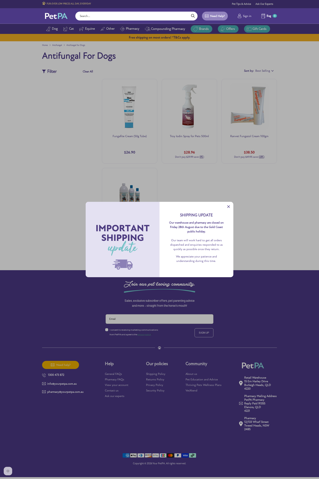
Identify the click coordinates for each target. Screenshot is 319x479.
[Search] (193, 16)
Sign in (247, 16)
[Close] (228, 207)
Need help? (217, 16)
